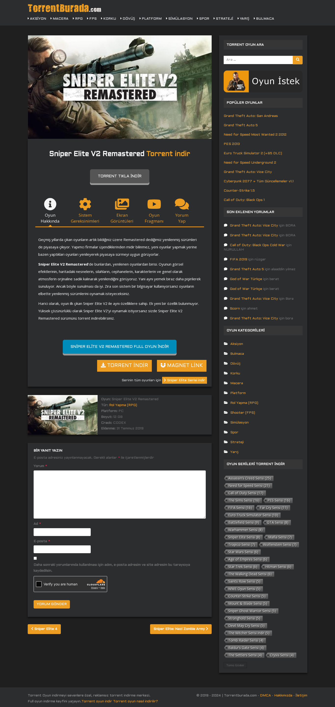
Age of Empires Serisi (247, 559)
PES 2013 (232, 144)
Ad (37, 523)
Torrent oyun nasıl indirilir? (135, 701)
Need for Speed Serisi (249, 485)
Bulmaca (264, 18)
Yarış (244, 18)
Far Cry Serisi (274, 507)
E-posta (42, 541)
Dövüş (128, 18)
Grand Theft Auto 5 (241, 125)
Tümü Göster (235, 665)
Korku (109, 18)
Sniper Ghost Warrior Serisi (252, 610)
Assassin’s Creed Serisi (249, 478)
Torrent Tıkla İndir (120, 176)
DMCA (265, 695)
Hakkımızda (283, 695)
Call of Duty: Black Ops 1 (244, 200)
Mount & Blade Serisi (247, 603)
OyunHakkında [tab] (50, 218)
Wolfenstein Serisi (279, 544)
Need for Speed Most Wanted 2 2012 (255, 134)
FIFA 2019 (238, 259)
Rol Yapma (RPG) (123, 405)
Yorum (40, 466)
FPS (92, 18)
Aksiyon (37, 18)
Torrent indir (168, 154)
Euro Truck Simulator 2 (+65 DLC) (253, 153)
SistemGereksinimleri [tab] (85, 218)
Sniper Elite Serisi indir (185, 380)
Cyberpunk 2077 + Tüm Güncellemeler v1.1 (259, 181)
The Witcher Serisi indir (249, 633)
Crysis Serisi (282, 655)
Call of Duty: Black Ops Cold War (257, 245)
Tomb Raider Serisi (245, 640)
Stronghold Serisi (244, 618)
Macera (60, 18)
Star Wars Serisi (243, 552)
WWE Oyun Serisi (244, 588)
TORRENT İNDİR (127, 366)
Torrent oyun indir (96, 701)
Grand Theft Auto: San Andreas (251, 116)
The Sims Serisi (243, 500)
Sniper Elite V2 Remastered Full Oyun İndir (120, 347)
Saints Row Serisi (244, 581)
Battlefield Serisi (243, 522)
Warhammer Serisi (245, 529)
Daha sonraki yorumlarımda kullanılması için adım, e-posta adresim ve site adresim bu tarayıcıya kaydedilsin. (112, 567)
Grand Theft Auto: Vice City (248, 172)
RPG (78, 18)
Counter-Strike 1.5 (239, 190)
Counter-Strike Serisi (247, 596)
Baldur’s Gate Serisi (246, 647)
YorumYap (181, 218)
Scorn (235, 308)
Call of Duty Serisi (245, 493)
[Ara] (298, 60)
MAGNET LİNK (184, 366)
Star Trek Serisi (242, 566)
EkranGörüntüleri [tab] (122, 218)
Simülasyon (180, 18)
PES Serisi (279, 500)
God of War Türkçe (246, 279)
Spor (203, 18)
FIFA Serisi (240, 507)
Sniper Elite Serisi (244, 537)
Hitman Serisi (278, 566)
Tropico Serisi (241, 544)
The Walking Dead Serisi (250, 574)
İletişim (301, 695)
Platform (151, 18)
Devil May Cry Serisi (246, 625)
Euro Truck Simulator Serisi (253, 515)
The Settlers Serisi (245, 655)
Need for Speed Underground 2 (250, 162)
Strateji (224, 18)
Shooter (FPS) (242, 412)
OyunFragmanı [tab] (154, 218)
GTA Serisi (277, 522)
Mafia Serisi (280, 537)
